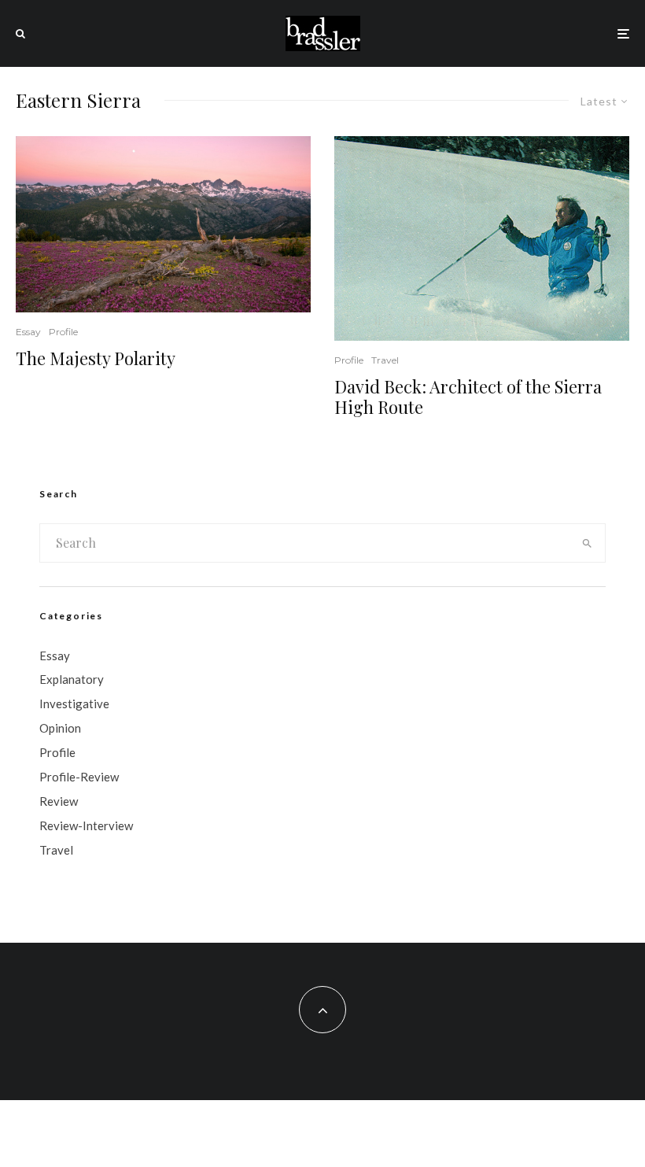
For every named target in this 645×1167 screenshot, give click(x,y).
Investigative (74, 703)
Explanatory (71, 679)
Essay (28, 332)
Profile (63, 332)
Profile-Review (79, 777)
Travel (385, 360)
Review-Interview (86, 825)
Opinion (60, 728)
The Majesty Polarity (95, 358)
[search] (587, 543)
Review (58, 801)
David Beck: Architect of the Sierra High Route (468, 397)
